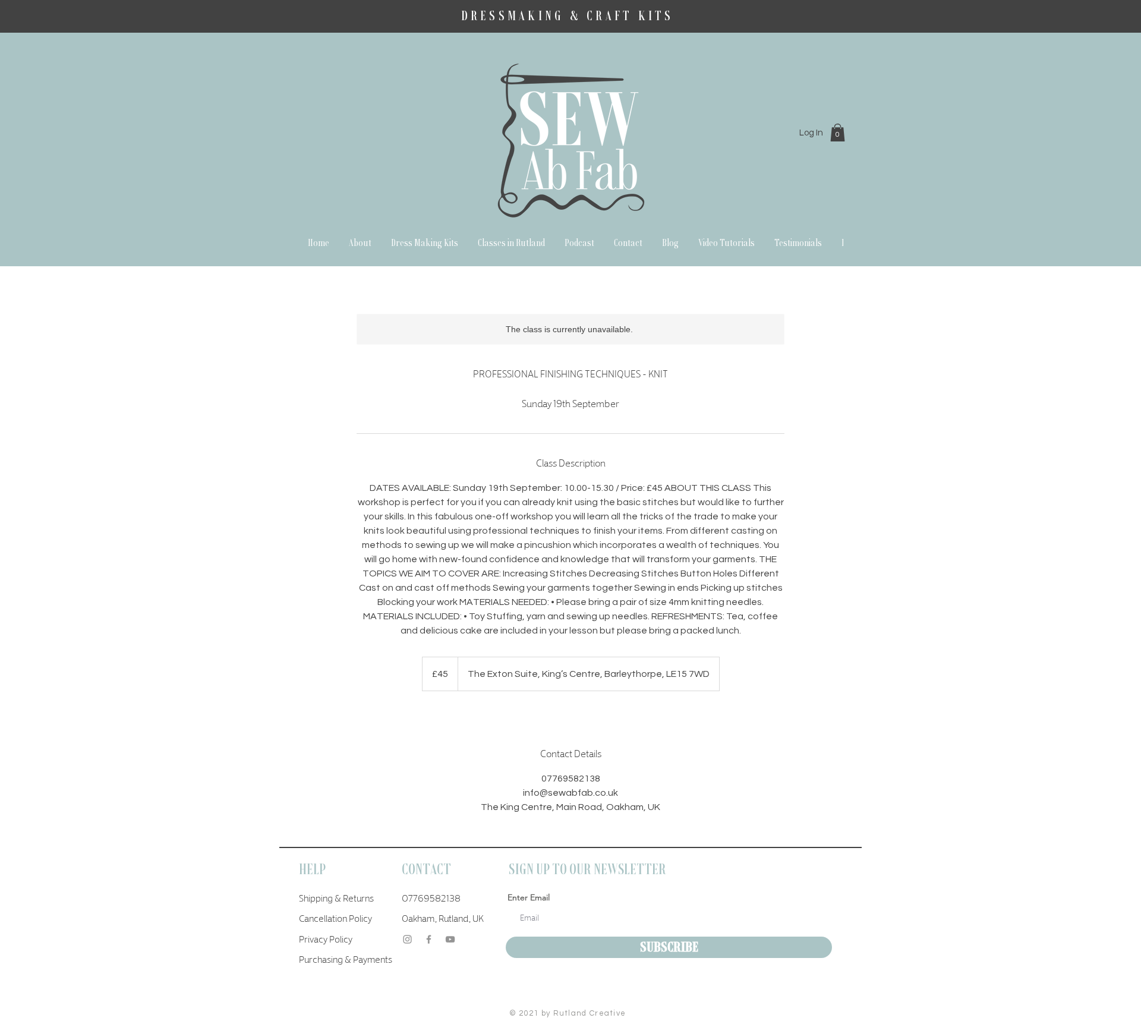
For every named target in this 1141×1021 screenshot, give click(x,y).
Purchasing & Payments (345, 959)
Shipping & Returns (336, 897)
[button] (837, 132)
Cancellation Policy (335, 918)
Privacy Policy (325, 938)
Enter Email (529, 897)
